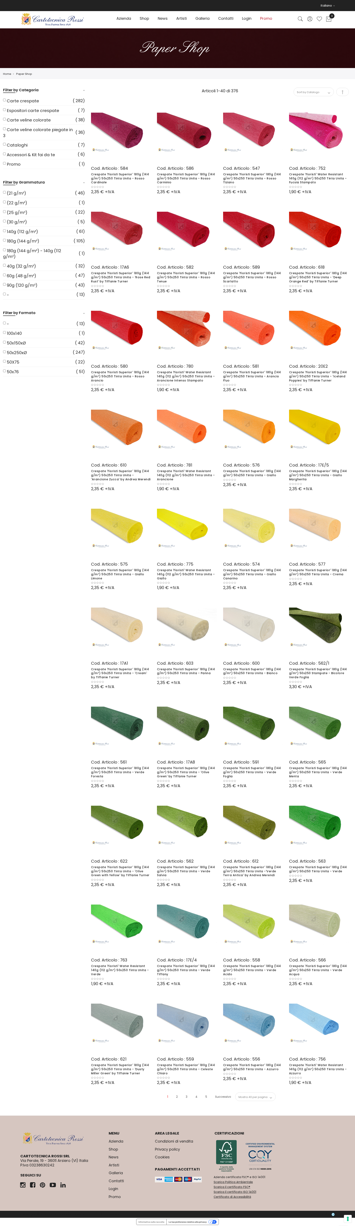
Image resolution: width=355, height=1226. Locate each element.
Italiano (327, 5)
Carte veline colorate (29, 120)
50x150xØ (16, 343)
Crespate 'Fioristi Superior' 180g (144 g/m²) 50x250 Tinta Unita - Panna (186, 671)
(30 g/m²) (17, 222)
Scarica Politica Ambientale (233, 1182)
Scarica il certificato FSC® (232, 1187)
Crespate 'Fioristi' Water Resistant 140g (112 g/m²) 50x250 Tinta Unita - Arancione (186, 475)
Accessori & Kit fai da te (31, 155)
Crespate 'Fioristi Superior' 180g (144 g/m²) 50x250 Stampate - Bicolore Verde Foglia (318, 673)
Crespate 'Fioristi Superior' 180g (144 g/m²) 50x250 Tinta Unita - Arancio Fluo (252, 376)
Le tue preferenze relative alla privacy (188, 1222)
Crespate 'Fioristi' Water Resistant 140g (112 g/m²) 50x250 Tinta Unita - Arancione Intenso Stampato (186, 376)
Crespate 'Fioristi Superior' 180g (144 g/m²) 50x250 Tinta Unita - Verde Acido (252, 970)
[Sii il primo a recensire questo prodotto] (121, 187)
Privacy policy (167, 1149)
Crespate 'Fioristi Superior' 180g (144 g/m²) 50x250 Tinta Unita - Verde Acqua (318, 970)
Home (7, 74)
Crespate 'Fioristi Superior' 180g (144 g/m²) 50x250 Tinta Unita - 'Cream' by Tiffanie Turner (120, 673)
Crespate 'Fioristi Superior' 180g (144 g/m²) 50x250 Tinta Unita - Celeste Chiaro (186, 1069)
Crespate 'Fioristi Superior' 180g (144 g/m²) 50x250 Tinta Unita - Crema (318, 572)
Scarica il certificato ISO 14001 (235, 1192)
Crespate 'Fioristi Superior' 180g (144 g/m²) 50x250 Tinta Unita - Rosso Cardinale (120, 178)
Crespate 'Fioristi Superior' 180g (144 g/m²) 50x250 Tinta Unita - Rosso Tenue (186, 277)
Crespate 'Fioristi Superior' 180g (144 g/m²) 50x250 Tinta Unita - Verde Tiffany (186, 970)
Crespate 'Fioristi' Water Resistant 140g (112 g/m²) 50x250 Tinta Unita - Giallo (186, 574)
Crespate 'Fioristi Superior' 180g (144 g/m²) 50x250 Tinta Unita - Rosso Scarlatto (252, 277)
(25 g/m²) (17, 212)
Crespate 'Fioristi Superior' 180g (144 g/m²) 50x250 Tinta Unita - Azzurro (252, 1067)
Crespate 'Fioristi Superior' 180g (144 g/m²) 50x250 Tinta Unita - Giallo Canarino (252, 574)
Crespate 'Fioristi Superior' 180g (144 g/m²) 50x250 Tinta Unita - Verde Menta (318, 772)
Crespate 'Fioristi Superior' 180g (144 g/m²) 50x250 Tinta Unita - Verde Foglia (252, 772)
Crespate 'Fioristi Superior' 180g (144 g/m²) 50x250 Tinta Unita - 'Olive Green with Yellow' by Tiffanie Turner (120, 871)
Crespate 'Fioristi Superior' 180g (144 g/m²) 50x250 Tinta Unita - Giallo (252, 473)
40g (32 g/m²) (21, 266)
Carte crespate (23, 101)
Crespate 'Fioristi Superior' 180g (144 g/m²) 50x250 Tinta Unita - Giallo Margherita (318, 475)
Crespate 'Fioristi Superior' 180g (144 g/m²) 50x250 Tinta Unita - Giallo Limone (120, 574)
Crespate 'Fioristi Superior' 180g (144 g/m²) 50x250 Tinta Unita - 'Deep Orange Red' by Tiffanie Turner (318, 277)
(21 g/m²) (16, 193)
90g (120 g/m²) (22, 285)
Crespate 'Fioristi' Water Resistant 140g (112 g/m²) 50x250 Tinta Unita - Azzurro (318, 1069)
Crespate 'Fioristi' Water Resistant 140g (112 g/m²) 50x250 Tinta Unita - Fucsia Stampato (318, 178)
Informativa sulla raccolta (151, 1222)
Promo (14, 164)
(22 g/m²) (17, 203)
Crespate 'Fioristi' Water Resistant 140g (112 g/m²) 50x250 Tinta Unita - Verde (120, 970)
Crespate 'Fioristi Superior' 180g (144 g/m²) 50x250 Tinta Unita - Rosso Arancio (120, 376)
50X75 (13, 362)
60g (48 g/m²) (21, 276)
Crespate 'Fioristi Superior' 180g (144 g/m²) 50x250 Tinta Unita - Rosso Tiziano (252, 178)
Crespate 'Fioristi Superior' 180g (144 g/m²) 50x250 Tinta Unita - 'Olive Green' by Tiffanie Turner (186, 772)
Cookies (162, 1157)
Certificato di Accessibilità (232, 1197)
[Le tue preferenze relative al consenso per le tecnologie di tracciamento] (348, 1219)
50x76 (13, 372)
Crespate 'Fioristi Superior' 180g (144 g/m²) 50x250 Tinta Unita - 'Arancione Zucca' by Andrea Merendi (121, 475)
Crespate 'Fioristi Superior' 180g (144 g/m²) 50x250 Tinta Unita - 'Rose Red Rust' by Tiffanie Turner (120, 277)
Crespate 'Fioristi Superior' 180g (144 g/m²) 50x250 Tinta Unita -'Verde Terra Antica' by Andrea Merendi (252, 871)
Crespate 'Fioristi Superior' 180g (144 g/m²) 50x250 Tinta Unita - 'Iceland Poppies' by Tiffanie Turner (318, 376)
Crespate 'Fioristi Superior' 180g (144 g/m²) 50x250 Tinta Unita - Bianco (252, 671)
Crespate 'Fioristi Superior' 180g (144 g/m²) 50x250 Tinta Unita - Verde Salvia (186, 871)
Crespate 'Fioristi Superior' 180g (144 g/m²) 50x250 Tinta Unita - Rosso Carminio (186, 178)
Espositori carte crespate (33, 110)
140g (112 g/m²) (22, 232)
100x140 (14, 333)
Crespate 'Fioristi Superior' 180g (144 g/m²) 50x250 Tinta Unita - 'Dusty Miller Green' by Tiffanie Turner (120, 1069)
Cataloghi (17, 145)
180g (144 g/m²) (23, 241)
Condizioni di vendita (174, 1141)
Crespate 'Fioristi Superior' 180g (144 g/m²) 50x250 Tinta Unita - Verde (318, 869)
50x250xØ (17, 353)
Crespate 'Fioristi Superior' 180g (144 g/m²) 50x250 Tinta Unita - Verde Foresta (120, 772)
